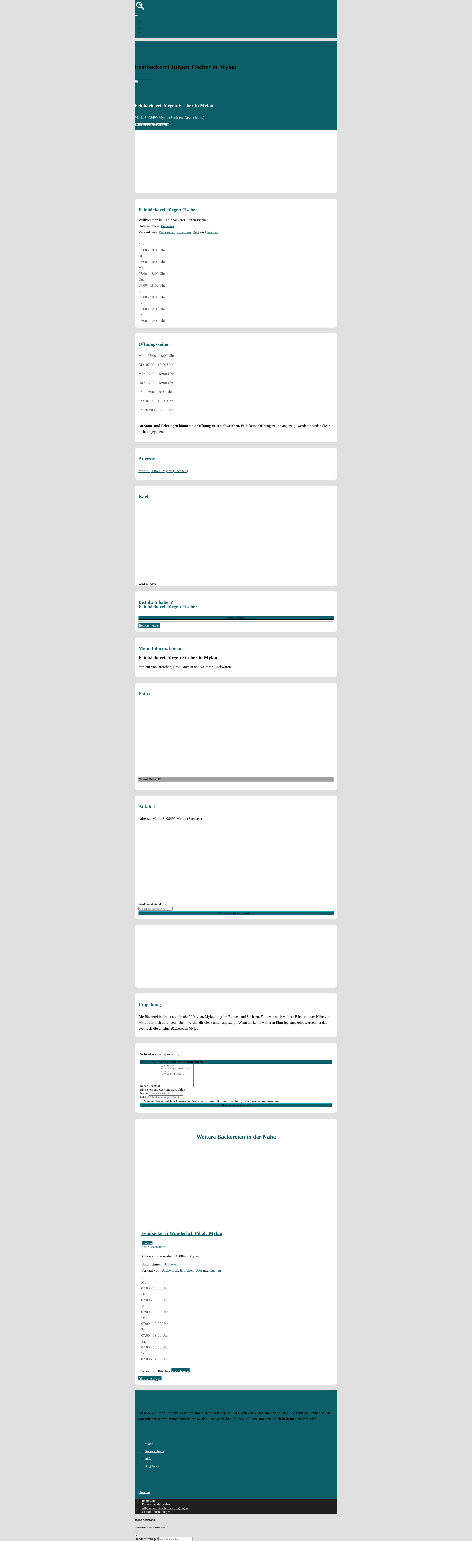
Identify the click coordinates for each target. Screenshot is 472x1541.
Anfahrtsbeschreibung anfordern (236, 913)
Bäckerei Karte (154, 1451)
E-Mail (144, 1097)
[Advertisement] (236, 162)
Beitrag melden (149, 625)
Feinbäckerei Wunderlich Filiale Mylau (181, 1233)
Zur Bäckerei (180, 1371)
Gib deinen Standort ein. (154, 904)
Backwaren (167, 232)
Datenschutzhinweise (156, 1504)
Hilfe (148, 1458)
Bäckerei (167, 226)
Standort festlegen (146, 1539)
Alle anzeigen (150, 1378)
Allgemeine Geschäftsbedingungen (165, 1508)
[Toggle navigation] (136, 15)
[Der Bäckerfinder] (140, 11)
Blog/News (152, 1466)
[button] (139, 238)
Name (144, 1093)
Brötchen (184, 232)
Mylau (146, 36)
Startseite (148, 21)
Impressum (149, 1500)
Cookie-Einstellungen (156, 1512)
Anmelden (148, 28)
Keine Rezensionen (153, 1247)
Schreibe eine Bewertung (152, 124)
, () (163, 471)
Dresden (144, 1492)
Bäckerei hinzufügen (155, 25)
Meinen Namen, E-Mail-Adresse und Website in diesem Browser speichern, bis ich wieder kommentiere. (212, 1101)
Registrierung (151, 32)
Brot (196, 232)
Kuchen (212, 232)
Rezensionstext (150, 1086)
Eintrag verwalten (236, 617)
